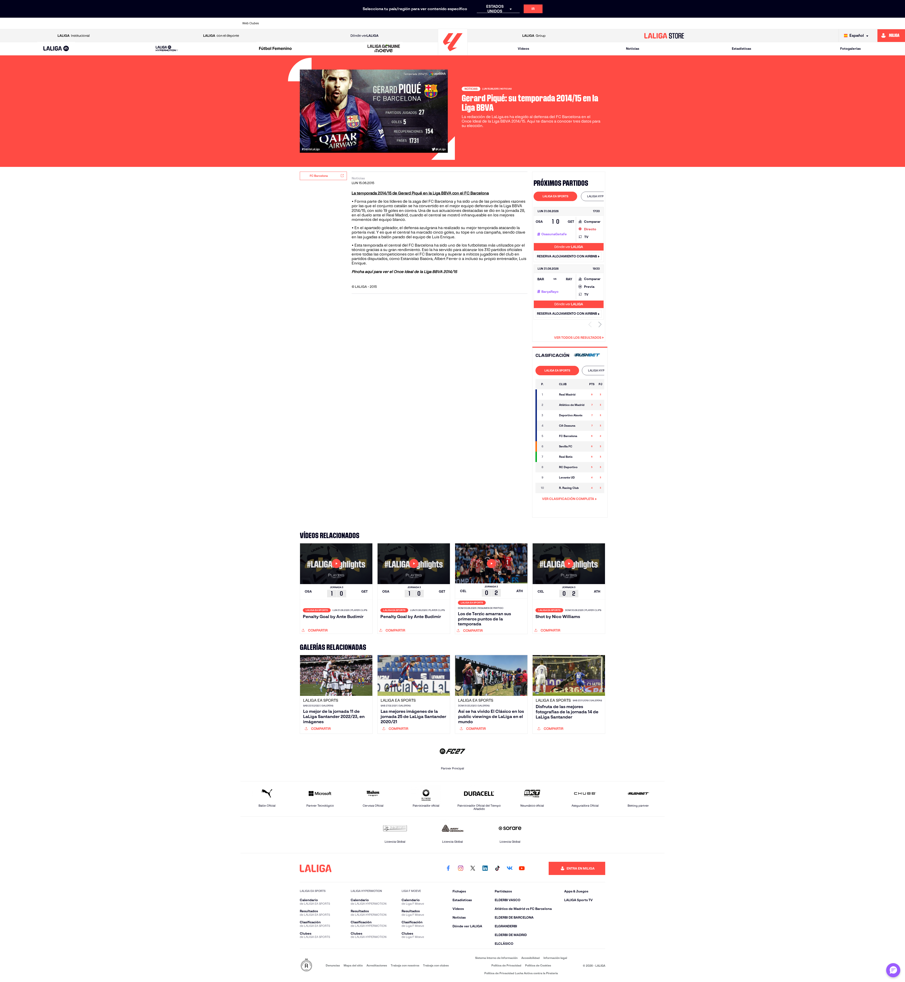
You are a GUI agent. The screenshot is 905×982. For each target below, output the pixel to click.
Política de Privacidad (506, 965)
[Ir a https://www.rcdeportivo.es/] (517, 23)
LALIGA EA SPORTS (555, 196)
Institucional (74, 35)
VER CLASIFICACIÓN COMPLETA (568, 499)
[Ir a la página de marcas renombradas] (306, 965)
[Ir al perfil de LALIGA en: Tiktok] (497, 868)
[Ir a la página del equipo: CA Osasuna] (551, 425)
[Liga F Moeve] (275, 49)
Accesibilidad (530, 957)
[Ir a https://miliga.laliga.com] (891, 35)
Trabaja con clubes (436, 965)
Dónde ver (364, 35)
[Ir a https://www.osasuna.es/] (315, 23)
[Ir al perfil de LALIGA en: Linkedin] (485, 868)
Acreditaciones (376, 965)
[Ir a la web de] (586, 355)
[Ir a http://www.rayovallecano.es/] (497, 23)
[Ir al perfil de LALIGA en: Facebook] (448, 868)
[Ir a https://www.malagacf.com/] (457, 23)
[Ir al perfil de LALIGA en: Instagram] (460, 868)
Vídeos (523, 48)
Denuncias (333, 965)
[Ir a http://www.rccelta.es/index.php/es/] (336, 23)
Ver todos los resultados (577, 337)
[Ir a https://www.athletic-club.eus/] (275, 23)
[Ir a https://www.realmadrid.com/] (578, 23)
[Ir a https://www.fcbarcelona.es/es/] (396, 23)
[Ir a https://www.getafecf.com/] (416, 23)
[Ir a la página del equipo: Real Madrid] (551, 394)
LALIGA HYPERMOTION (602, 196)
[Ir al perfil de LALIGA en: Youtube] (522, 868)
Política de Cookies (538, 965)
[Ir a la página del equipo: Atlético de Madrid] (551, 404)
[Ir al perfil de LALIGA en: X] (473, 868)
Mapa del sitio (353, 965)
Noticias (632, 48)
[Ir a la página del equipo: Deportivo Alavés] (551, 415)
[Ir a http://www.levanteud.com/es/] (436, 23)
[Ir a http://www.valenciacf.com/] (638, 23)
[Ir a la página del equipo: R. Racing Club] (551, 487)
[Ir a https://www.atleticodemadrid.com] (295, 23)
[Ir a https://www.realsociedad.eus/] (598, 23)
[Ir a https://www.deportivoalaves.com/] (356, 23)
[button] (56, 48)
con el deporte (221, 35)
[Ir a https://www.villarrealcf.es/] (659, 23)
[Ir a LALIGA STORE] (664, 35)
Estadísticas (741, 48)
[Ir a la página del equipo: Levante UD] (551, 477)
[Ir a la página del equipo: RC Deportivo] (551, 467)
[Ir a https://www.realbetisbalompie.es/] (558, 23)
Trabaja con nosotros (405, 965)
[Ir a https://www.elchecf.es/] (376, 23)
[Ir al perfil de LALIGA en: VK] (509, 868)
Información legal (555, 957)
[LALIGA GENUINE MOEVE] (384, 49)
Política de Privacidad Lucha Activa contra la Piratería (521, 973)
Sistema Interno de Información (496, 957)
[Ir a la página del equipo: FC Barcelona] (551, 436)
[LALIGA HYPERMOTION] (167, 48)
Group (534, 35)
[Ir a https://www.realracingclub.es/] (477, 23)
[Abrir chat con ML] (893, 970)
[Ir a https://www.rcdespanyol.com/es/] (538, 23)
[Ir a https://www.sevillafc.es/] (618, 23)
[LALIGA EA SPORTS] (56, 49)
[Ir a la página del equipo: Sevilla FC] (551, 446)
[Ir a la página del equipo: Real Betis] (551, 456)
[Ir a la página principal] (452, 53)
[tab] (555, 196)
